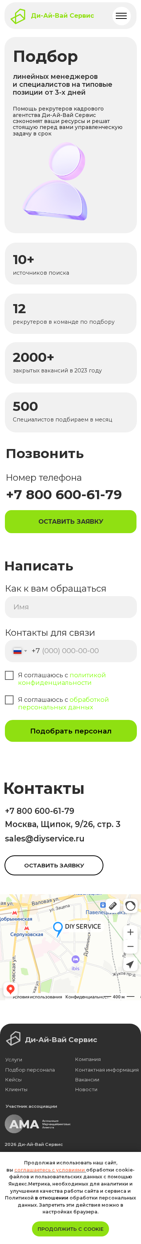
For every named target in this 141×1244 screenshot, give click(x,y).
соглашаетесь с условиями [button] (50, 1170)
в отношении (51, 1198)
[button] (70, 521)
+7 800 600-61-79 (39, 811)
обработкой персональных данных (63, 703)
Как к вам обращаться (55, 588)
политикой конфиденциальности (62, 678)
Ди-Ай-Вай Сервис (62, 15)
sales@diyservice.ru (45, 838)
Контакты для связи (50, 632)
